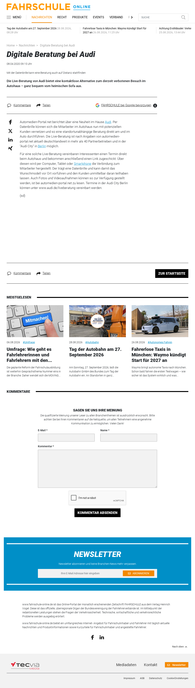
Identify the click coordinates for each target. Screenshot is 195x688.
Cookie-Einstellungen (177, 678)
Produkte (80, 17)
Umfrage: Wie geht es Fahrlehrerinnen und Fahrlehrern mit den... (29, 355)
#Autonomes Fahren (160, 342)
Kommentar (45, 446)
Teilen (46, 105)
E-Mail (42, 430)
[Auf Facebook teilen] (10, 121)
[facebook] (92, 637)
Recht (62, 17)
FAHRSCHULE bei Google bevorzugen (126, 105)
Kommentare (22, 105)
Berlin (42, 146)
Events (98, 17)
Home (11, 45)
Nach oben (178, 646)
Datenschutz (155, 678)
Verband (116, 17)
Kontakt (150, 664)
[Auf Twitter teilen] (10, 131)
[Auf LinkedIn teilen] (10, 139)
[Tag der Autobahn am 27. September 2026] (97, 321)
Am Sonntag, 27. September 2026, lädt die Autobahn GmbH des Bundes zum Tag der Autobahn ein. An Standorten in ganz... (93, 371)
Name (104, 430)
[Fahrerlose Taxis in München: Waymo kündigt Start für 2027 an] (160, 321)
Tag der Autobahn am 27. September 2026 (95, 352)
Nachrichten (42, 17)
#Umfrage (29, 342)
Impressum (129, 678)
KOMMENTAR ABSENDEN (97, 513)
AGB (142, 678)
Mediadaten (126, 664)
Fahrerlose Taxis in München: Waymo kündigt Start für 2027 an (159, 355)
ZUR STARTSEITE (171, 273)
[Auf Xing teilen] (10, 148)
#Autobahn (92, 342)
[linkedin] (102, 636)
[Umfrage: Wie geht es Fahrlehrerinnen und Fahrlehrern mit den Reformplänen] (35, 321)
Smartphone (82, 164)
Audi (108, 122)
